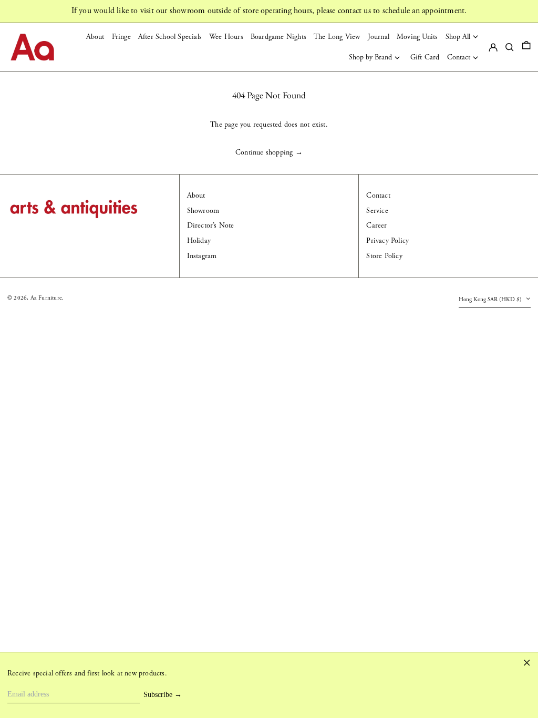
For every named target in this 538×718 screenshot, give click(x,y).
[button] (526, 47)
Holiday (199, 240)
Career (376, 225)
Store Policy (384, 256)
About (196, 195)
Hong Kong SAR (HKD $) (491, 299)
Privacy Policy (387, 240)
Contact (378, 195)
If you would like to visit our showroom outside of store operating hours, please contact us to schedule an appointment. (269, 10)
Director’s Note (210, 225)
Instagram (202, 256)
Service (377, 211)
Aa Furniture (45, 298)
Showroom (203, 211)
